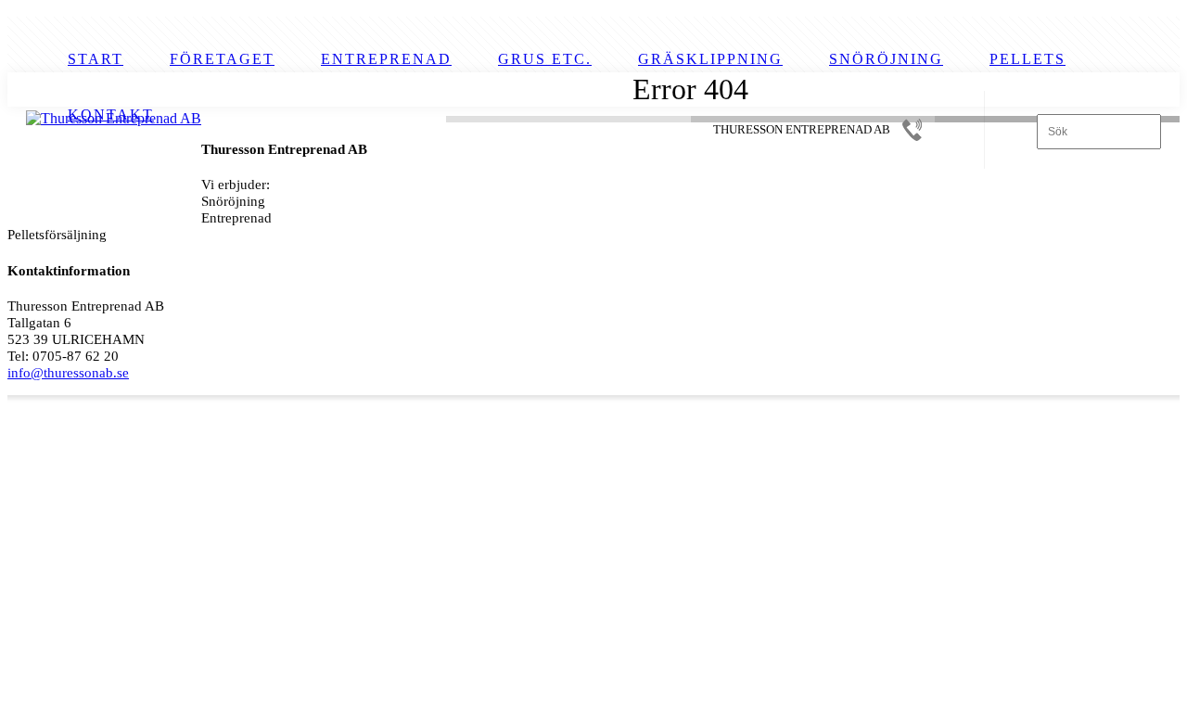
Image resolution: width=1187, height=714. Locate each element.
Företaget (222, 59)
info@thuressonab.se (68, 372)
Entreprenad (386, 59)
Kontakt (111, 114)
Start (95, 59)
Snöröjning (886, 59)
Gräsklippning (710, 59)
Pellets (1027, 59)
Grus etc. (545, 59)
